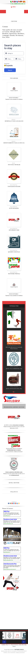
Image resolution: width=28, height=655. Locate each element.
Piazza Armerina (14, 644)
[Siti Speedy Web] (14, 220)
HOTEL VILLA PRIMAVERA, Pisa (14, 368)
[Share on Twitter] (17, 503)
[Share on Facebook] (8, 503)
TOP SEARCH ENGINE (14, 186)
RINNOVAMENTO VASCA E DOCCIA (14, 143)
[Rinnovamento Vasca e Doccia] (14, 132)
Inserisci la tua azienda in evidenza (14, 99)
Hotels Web (21, 644)
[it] (11, 1)
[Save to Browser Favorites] (19, 503)
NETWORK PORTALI (14, 273)
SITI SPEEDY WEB (14, 230)
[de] (21, 1)
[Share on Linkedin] (13, 503)
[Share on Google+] (12, 503)
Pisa (7, 644)
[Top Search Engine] (14, 176)
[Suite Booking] (14, 198)
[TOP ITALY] (14, 319)
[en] (14, 1)
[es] (24, 1)
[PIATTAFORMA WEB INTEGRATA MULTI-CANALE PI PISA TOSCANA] (9, 635)
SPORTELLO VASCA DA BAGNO (14, 121)
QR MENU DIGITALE (14, 252)
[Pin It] (15, 503)
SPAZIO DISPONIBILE (13, 97)
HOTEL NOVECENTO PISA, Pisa (14, 388)
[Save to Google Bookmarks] (10, 503)
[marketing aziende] (14, 89)
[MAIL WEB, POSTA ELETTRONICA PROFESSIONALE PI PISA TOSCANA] (17, 635)
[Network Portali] (14, 263)
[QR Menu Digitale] (14, 241)
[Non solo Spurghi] (14, 154)
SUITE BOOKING (14, 208)
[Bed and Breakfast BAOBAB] (14, 337)
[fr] (17, 1)
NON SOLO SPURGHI (14, 164)
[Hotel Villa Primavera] (14, 358)
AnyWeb (3, 644)
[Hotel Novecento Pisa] (14, 378)
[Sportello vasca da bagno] (14, 111)
